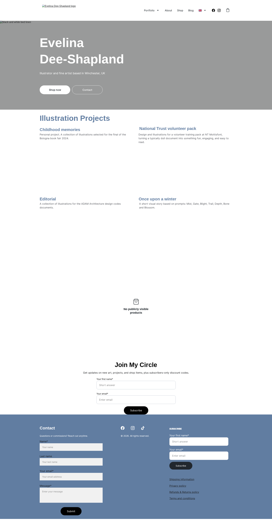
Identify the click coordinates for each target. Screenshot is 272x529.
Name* (44, 441)
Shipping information (181, 479)
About (168, 10)
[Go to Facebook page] (215, 10)
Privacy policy (177, 485)
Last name (46, 456)
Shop (180, 10)
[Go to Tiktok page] (143, 428)
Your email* (102, 393)
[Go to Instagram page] (219, 10)
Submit (71, 511)
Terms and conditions (182, 498)
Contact (87, 89)
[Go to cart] (228, 10)
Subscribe (136, 410)
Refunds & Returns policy (184, 492)
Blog (191, 10)
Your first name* (104, 379)
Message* (45, 485)
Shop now (55, 89)
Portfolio (149, 10)
